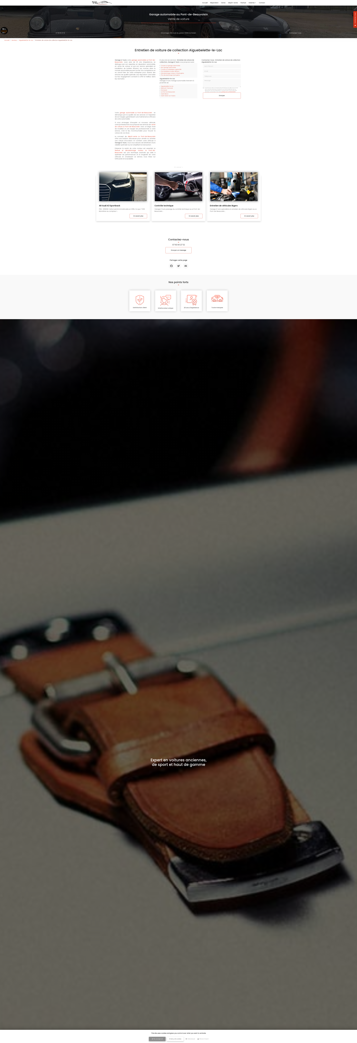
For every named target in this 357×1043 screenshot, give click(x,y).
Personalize (191, 1039)
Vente (223, 3)
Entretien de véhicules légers (224, 205)
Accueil (205, 3)
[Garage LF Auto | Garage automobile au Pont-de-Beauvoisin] (102, 2)
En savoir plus (138, 216)
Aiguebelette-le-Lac (26, 40)
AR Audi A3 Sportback (109, 205)
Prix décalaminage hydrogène (170, 75)
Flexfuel (243, 3)
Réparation (214, 3)
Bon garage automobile (168, 67)
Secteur (14, 40)
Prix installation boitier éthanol (170, 71)
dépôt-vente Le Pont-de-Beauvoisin (141, 136)
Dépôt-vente (233, 3)
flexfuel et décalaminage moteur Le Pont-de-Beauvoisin (135, 151)
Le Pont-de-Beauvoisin (168, 92)
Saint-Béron (164, 94)
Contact (262, 3)
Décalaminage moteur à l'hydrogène (172, 73)
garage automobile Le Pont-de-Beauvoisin (135, 61)
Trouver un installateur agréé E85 (171, 69)
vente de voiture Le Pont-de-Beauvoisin (135, 125)
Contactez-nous (295, 33)
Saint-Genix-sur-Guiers (168, 96)
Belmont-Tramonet (167, 88)
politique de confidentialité (228, 92)
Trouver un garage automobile (170, 65)
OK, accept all (158, 1039)
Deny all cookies (175, 1039)
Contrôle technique (164, 205)
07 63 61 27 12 (60, 33)
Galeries (252, 3)
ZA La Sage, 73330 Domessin (178, 33)
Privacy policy (204, 1039)
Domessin (164, 90)
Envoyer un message (178, 250)
